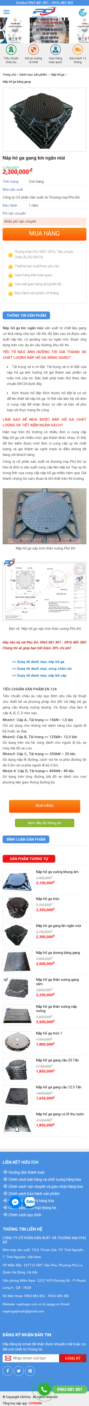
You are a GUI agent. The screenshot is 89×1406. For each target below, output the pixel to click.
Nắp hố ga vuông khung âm (57, 872)
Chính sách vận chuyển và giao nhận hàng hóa (46, 1186)
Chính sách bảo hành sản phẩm (34, 1193)
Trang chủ (9, 74)
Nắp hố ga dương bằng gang (58, 953)
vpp (24, 1403)
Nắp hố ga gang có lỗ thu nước (60, 1114)
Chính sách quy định (25, 1215)
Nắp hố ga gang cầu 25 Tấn (57, 1060)
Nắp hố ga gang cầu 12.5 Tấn (58, 1087)
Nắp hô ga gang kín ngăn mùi (58, 926)
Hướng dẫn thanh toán (27, 1172)
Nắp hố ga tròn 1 (49, 1033)
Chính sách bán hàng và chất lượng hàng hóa (45, 1179)
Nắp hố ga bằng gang (17, 81)
